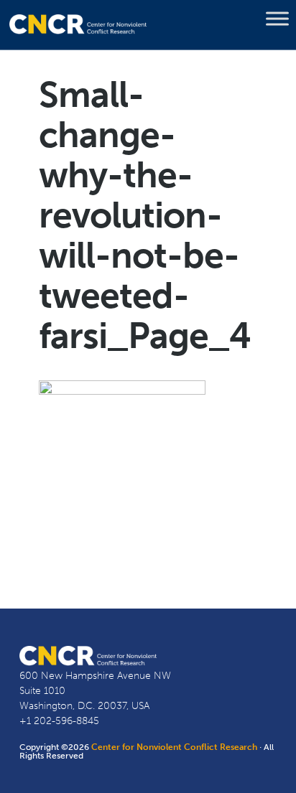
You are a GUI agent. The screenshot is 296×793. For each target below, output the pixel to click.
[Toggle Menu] (277, 19)
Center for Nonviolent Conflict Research (174, 747)
